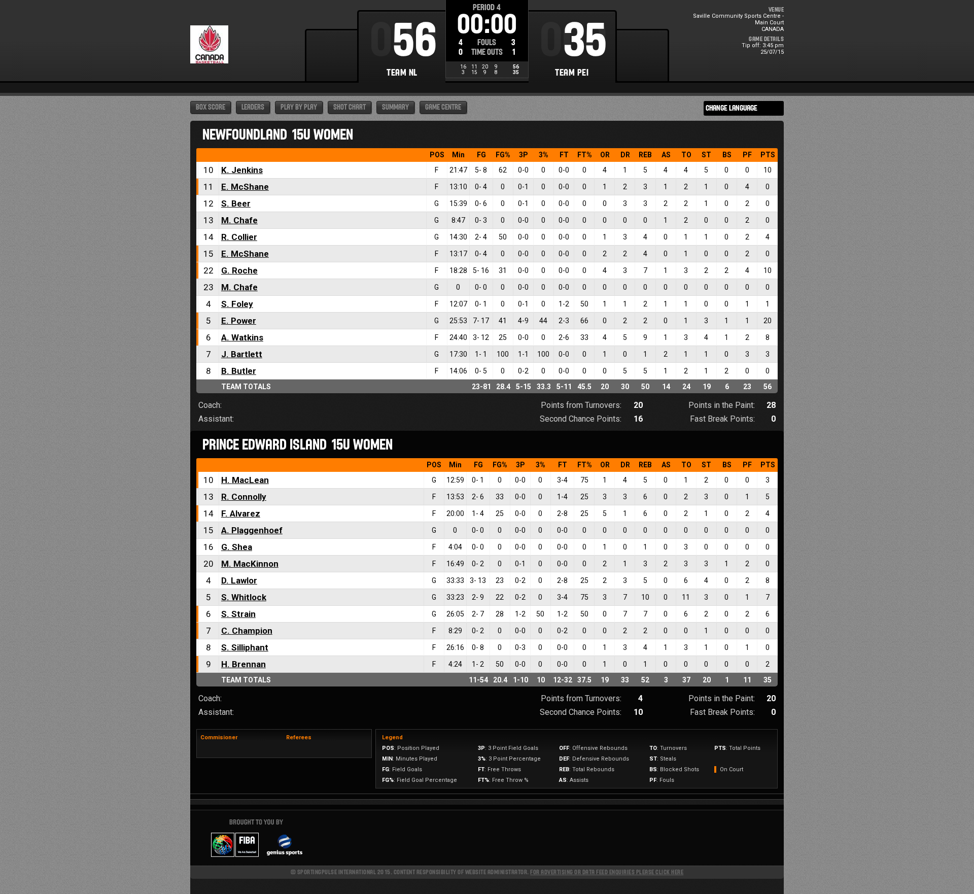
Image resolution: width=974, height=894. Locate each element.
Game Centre (443, 107)
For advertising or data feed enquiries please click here (606, 872)
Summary (395, 107)
